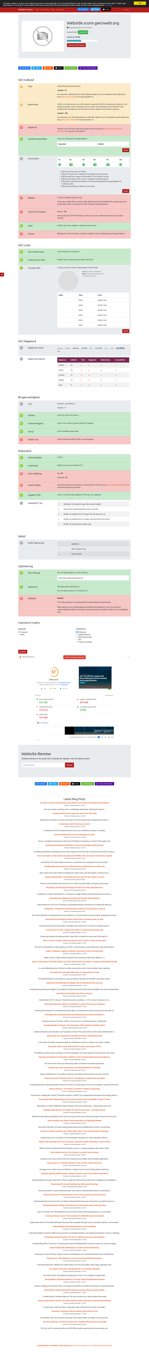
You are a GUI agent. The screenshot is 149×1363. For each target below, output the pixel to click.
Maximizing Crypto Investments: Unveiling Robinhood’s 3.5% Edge (74, 1067)
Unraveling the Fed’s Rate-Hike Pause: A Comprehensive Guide (74, 972)
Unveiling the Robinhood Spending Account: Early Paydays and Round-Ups (74, 845)
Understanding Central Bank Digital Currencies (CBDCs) (74, 1226)
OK (140, 3)
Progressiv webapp (85, 642)
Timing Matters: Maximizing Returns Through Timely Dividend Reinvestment (74, 1279)
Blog (52, 9)
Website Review (25, 9)
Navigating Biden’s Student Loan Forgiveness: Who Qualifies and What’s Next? (74, 1025)
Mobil (22, 634)
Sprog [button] (126, 9)
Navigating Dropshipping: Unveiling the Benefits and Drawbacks (75, 898)
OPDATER (83, 32)
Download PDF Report (76, 45)
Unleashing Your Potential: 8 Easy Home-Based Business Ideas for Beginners (74, 1015)
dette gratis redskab (68, 97)
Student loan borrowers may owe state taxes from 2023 (74, 813)
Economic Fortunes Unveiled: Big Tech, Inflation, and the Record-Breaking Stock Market (74, 803)
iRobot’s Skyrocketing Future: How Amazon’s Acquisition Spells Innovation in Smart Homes (74, 1142)
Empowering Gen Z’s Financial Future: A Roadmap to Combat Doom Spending (74, 1078)
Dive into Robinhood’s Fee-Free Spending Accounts (74, 834)
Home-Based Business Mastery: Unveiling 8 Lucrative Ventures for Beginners (74, 1004)
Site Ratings (45, 9)
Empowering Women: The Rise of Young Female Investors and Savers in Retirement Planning (74, 1300)
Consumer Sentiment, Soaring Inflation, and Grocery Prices (74, 1311)
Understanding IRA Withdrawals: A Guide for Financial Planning (74, 1248)
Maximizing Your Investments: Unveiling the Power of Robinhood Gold (74, 1036)
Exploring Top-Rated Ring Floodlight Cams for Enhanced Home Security (74, 983)
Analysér (23, 652)
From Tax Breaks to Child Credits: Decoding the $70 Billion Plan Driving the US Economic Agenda (74, 856)
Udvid (126, 150)
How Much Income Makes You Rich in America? (75, 993)
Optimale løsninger (85, 637)
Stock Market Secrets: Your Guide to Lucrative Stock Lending (74, 1152)
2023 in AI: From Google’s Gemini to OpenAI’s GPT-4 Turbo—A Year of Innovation (74, 940)
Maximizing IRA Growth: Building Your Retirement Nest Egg (74, 1184)
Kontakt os (60, 9)
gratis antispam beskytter (115, 485)
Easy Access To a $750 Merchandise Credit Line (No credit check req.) (74, 1163)
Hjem (37, 9)
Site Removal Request (104, 1345)
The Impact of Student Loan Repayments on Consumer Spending (74, 1269)
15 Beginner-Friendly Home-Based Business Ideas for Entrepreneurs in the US (74, 909)
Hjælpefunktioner (84, 634)
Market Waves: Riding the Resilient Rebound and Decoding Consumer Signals (74, 1290)
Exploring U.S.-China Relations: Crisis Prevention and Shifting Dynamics (74, 1258)
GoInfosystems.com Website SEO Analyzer (54, 1345)
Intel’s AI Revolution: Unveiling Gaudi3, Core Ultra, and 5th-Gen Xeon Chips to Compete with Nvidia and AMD (74, 962)
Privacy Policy (77, 1345)
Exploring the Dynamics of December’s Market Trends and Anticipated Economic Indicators (74, 1057)
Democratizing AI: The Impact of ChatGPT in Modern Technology (74, 1089)
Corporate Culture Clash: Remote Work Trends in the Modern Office (74, 1046)
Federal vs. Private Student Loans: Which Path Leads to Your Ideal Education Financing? (74, 1131)
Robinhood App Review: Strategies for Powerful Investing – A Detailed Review (75, 1110)
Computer (24, 632)
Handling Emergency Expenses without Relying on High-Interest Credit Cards (74, 866)
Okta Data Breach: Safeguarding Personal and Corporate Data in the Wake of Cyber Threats (74, 1099)
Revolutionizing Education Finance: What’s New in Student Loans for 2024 (74, 919)
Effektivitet (82, 632)
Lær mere (108, 5)
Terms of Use (89, 1345)
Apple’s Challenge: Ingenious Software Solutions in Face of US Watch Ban (74, 951)
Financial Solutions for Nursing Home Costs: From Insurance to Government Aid (74, 1195)
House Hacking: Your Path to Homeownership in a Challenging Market (75, 1120)
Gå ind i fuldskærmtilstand (74, 657)
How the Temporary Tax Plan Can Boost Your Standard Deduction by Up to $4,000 (74, 1322)
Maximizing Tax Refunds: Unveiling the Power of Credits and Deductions (74, 887)
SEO (79, 639)
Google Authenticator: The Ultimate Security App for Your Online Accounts (74, 877)
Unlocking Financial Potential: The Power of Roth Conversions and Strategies (74, 1237)
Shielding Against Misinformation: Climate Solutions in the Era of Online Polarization (74, 1173)
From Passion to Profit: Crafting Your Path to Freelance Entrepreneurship (74, 930)
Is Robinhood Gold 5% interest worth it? (74, 824)
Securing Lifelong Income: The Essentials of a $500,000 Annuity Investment (74, 1216)
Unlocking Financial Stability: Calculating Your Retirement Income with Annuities (74, 1205)
